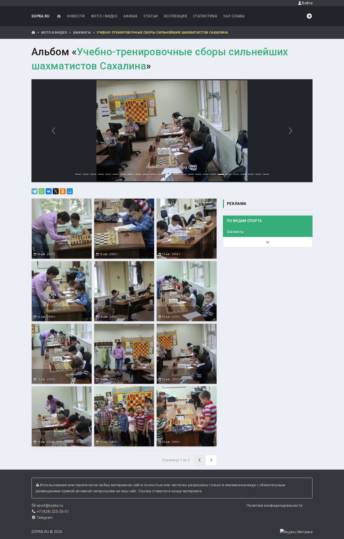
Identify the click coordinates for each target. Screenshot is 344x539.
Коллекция (175, 16)
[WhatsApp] (42, 191)
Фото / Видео (104, 16)
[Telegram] (34, 191)
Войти (307, 3)
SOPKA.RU (40, 16)
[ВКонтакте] (49, 191)
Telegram (45, 518)
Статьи (151, 16)
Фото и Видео (54, 32)
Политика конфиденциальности (274, 505)
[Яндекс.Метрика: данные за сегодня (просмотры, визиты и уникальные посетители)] (296, 532)
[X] (56, 191)
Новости (76, 16)
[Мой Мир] (70, 191)
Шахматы (82, 32)
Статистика (205, 16)
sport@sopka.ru (50, 505)
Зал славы (234, 16)
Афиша (130, 16)
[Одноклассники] (63, 191)
